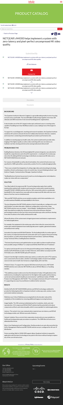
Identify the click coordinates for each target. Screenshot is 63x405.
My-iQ (14, 25)
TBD (33, 369)
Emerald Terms (21, 344)
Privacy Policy (30, 344)
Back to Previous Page (11, 33)
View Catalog (46, 382)
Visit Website (32, 64)
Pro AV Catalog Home (6, 25)
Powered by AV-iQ (38, 344)
